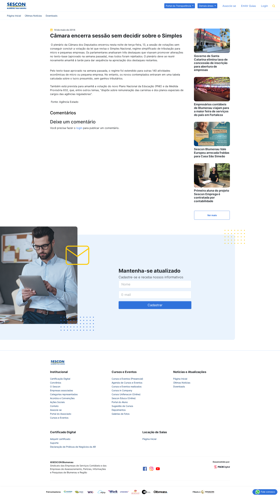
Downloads (51, 15)
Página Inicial (14, 15)
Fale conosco (267, 491)
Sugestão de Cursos (122, 406)
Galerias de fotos (120, 413)
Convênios (55, 382)
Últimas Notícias (33, 15)
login (79, 128)
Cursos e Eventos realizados (126, 386)
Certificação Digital (60, 378)
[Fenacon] (209, 491)
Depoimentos (119, 410)
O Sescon (55, 386)
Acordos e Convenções (62, 398)
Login (264, 5)
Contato (54, 406)
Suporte (54, 442)
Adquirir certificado (60, 439)
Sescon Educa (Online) (124, 398)
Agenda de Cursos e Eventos (127, 382)
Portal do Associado (60, 413)
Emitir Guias (248, 5)
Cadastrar (155, 305)
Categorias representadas (64, 394)
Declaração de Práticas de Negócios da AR (73, 446)
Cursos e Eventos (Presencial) (127, 378)
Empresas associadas (61, 390)
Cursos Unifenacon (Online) (126, 394)
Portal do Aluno (120, 402)
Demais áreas (206, 5)
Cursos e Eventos (59, 417)
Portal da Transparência (179, 5)
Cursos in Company (122, 390)
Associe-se (229, 5)
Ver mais (212, 215)
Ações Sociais (57, 402)
